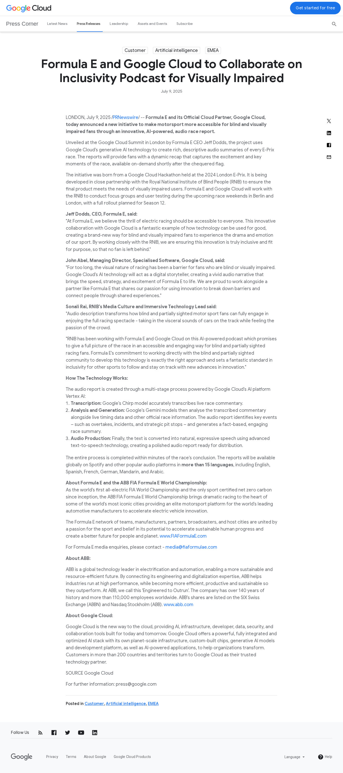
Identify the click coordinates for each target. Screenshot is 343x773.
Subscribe (185, 23)
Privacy (52, 757)
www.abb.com (178, 604)
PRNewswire (125, 117)
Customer (135, 50)
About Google (95, 757)
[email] (329, 157)
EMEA (213, 50)
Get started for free (315, 8)
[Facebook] (54, 732)
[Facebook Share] (329, 145)
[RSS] (40, 732)
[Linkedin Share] (329, 133)
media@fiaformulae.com (191, 547)
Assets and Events (152, 23)
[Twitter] (67, 732)
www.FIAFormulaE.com (183, 536)
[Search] (334, 22)
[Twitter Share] (329, 121)
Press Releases (88, 23)
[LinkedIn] (94, 732)
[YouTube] (81, 732)
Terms (71, 757)
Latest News (57, 23)
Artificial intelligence (176, 50)
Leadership (119, 23)
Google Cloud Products (132, 757)
